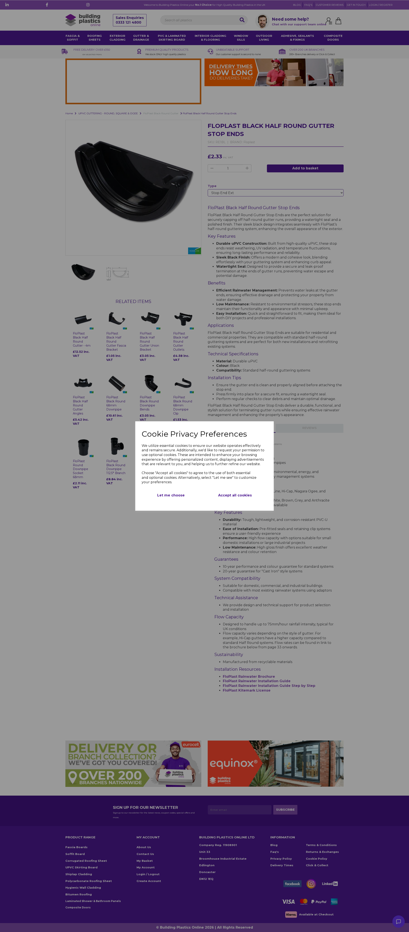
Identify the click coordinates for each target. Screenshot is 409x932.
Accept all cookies (235, 495)
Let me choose (171, 495)
